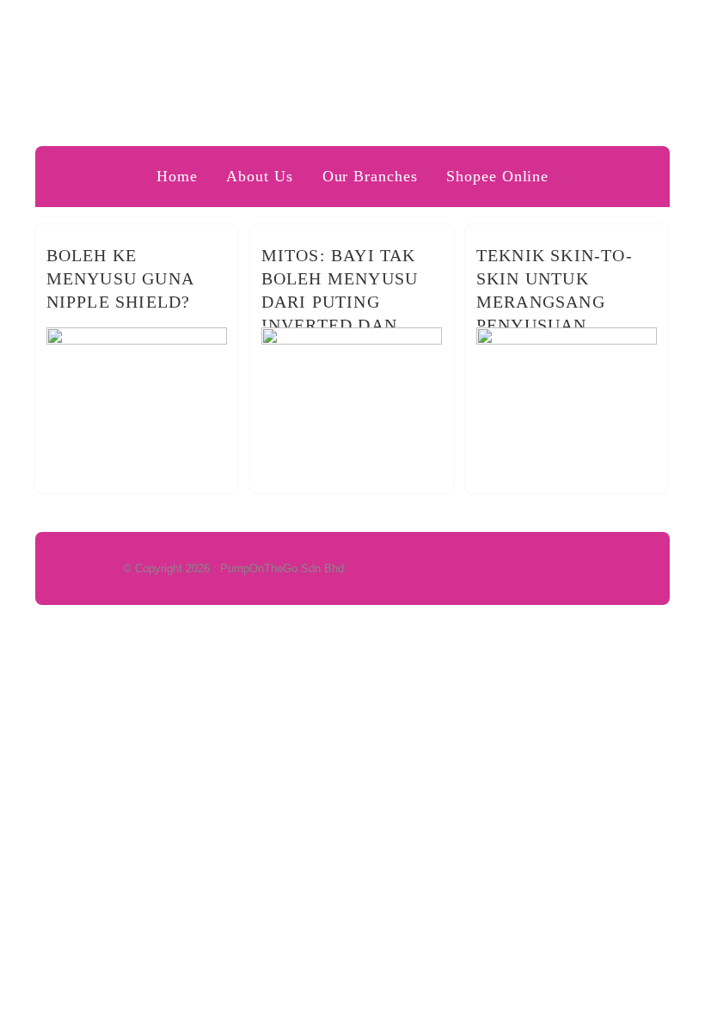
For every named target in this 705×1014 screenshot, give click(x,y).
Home (177, 176)
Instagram (653, 23)
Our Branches (370, 176)
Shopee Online (497, 176)
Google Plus (588, 23)
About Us (259, 176)
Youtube (621, 23)
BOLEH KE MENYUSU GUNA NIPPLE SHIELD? (119, 278)
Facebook (523, 23)
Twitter (555, 23)
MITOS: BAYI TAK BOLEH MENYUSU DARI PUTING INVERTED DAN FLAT (340, 301)
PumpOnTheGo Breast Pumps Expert (353, 89)
